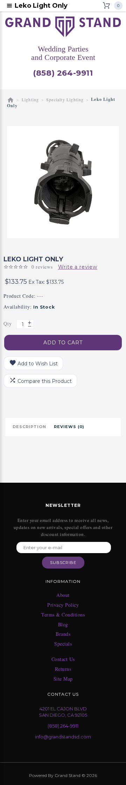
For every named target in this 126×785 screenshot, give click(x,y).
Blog (63, 624)
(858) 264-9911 (63, 73)
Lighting (30, 99)
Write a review (77, 267)
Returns (63, 669)
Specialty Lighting (65, 99)
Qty (8, 323)
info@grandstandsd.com (63, 736)
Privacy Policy (63, 604)
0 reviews (42, 267)
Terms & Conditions (63, 614)
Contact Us (63, 659)
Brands (63, 634)
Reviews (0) (69, 426)
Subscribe (63, 562)
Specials (63, 643)
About (63, 595)
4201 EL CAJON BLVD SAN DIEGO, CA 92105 (63, 712)
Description (29, 426)
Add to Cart (63, 342)
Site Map (63, 678)
